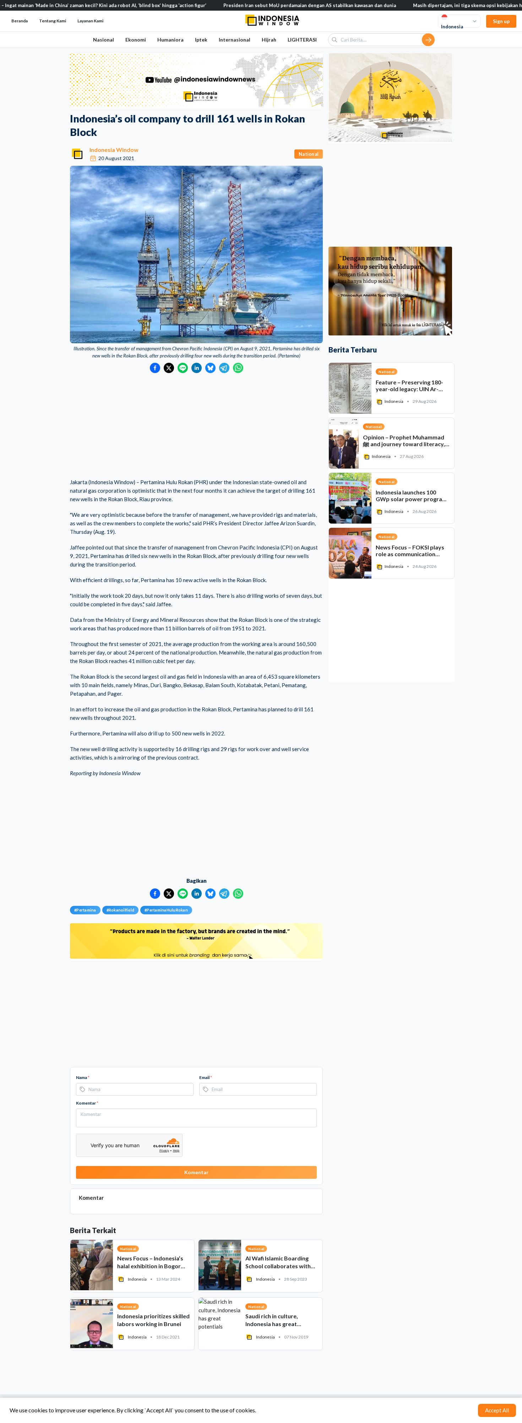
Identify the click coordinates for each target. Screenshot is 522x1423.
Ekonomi (135, 40)
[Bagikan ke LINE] (183, 368)
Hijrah (269, 40)
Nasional (103, 40)
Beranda (19, 20)
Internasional (234, 40)
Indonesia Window (113, 149)
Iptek (201, 40)
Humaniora (170, 40)
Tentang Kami (52, 20)
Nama (82, 1077)
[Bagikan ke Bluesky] (210, 368)
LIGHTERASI (302, 40)
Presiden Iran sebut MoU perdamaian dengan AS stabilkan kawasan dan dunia (260, 5)
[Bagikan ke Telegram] (224, 368)
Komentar (87, 1103)
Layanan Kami (90, 20)
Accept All (497, 1410)
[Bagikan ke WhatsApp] (238, 368)
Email (205, 1077)
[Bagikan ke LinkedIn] (196, 368)
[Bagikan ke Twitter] (169, 368)
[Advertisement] (196, 426)
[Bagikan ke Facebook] (155, 368)
